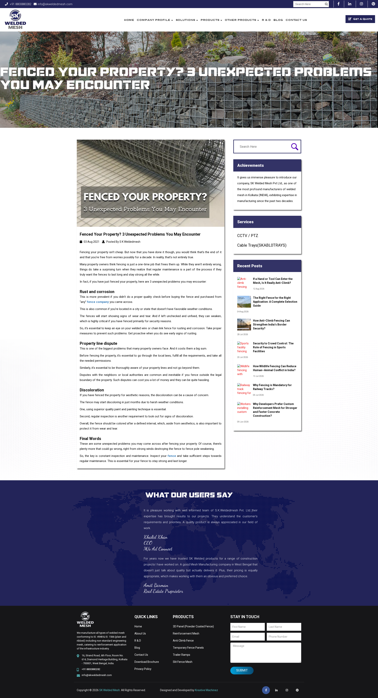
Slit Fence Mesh (182, 661)
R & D (266, 19)
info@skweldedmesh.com (55, 4)
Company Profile (154, 19)
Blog (278, 19)
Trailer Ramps (181, 654)
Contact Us (296, 19)
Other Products (241, 19)
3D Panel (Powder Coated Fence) (193, 626)
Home (129, 19)
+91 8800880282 (20, 4)
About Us (140, 633)
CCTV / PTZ (247, 235)
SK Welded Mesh (109, 690)
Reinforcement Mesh (186, 633)
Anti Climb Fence (183, 640)
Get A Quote (362, 19)
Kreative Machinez (206, 690)
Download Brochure (146, 661)
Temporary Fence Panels (188, 647)
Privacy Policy (142, 668)
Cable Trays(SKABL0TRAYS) (261, 245)
